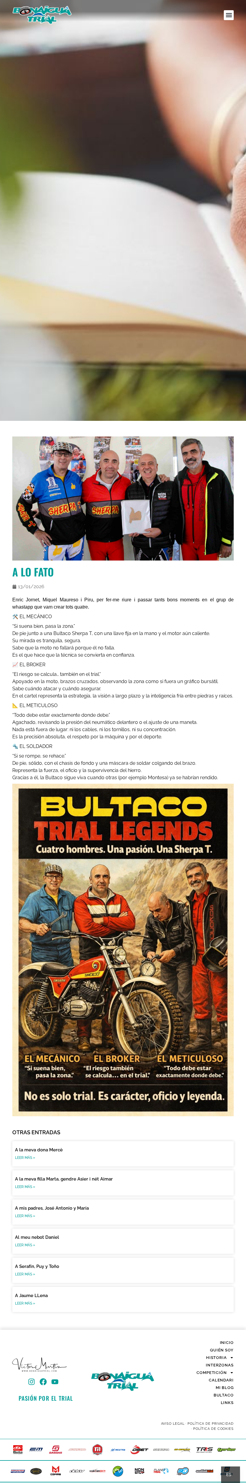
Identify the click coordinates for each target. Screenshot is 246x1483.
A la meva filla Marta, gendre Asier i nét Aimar (64, 1179)
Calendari (221, 1380)
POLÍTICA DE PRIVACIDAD (211, 1424)
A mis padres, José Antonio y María (52, 1208)
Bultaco (224, 1395)
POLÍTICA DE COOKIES (213, 1429)
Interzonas (220, 1365)
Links (227, 1402)
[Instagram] (31, 1381)
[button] (229, 15)
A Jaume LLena (31, 1295)
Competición (211, 1372)
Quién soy (222, 1350)
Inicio (227, 1342)
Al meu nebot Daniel (37, 1237)
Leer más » (25, 1158)
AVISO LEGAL (172, 1424)
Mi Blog (225, 1387)
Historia (216, 1357)
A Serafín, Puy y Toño (37, 1266)
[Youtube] (54, 1381)
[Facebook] (43, 1381)
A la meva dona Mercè (39, 1150)
